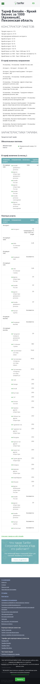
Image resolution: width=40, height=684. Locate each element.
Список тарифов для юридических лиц (12, 635)
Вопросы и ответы (6, 624)
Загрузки (4, 619)
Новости (4, 582)
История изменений (7, 616)
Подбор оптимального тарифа (10, 654)
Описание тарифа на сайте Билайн (12, 536)
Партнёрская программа (8, 589)
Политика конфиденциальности (20, 674)
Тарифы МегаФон (6, 648)
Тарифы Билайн (6, 643)
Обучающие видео (7, 614)
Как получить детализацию (9, 621)
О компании (5, 580)
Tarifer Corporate (6, 630)
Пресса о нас (5, 587)
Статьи (3, 585)
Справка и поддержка (9, 600)
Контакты (4, 596)
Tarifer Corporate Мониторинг (10, 632)
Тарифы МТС (5, 641)
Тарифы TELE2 (5, 645)
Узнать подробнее (20, 560)
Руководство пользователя (9, 612)
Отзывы (4, 593)
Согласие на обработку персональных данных (15, 602)
